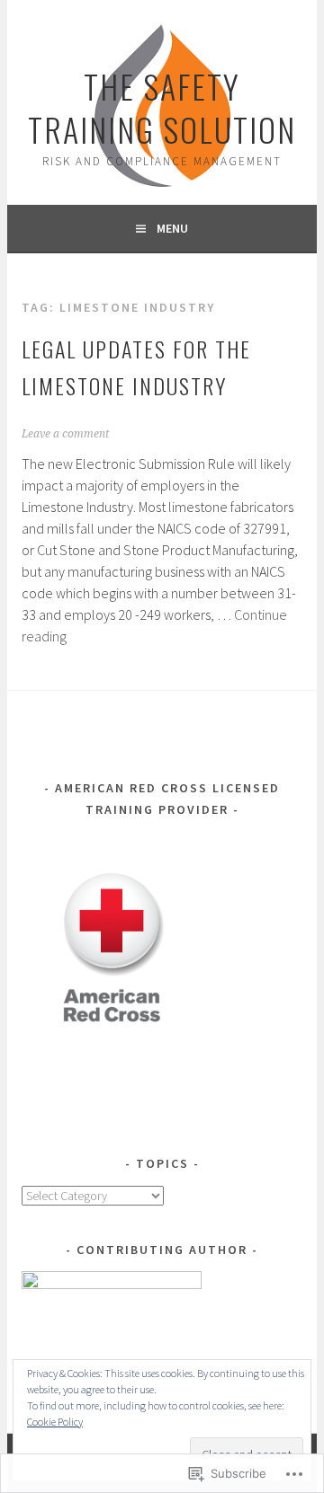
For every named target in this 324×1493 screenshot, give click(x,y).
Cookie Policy (55, 1421)
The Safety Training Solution (162, 107)
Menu (172, 228)
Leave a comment (65, 434)
